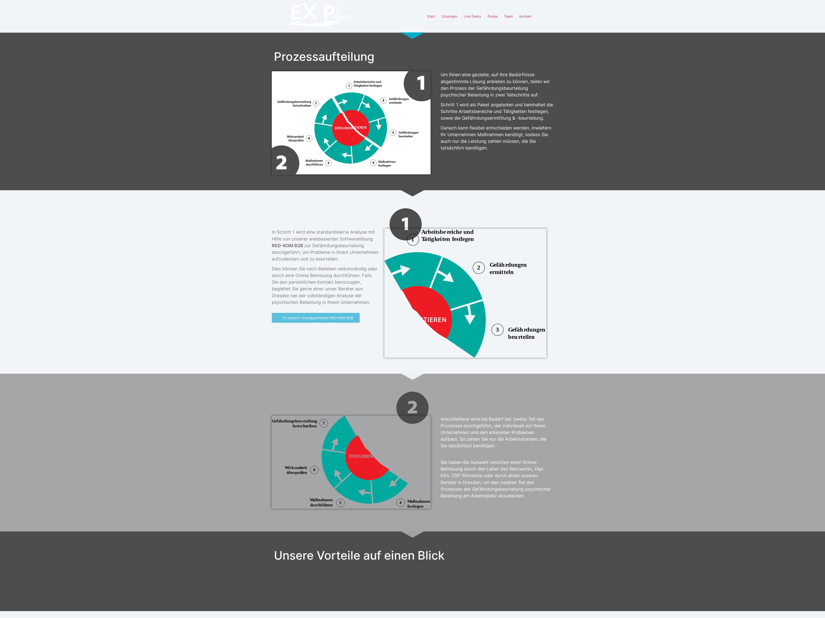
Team (508, 16)
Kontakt (525, 16)
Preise (493, 16)
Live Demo (472, 16)
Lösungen (449, 16)
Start (431, 16)
